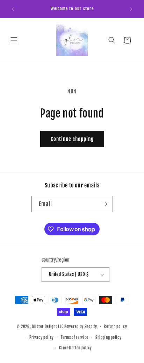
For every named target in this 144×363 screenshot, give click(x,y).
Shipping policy (108, 337)
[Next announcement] (131, 9)
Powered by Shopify (80, 326)
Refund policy (115, 326)
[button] (14, 40)
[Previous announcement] (13, 9)
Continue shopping (72, 139)
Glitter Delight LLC (47, 326)
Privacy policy (41, 337)
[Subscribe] (105, 204)
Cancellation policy (75, 348)
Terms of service (74, 337)
